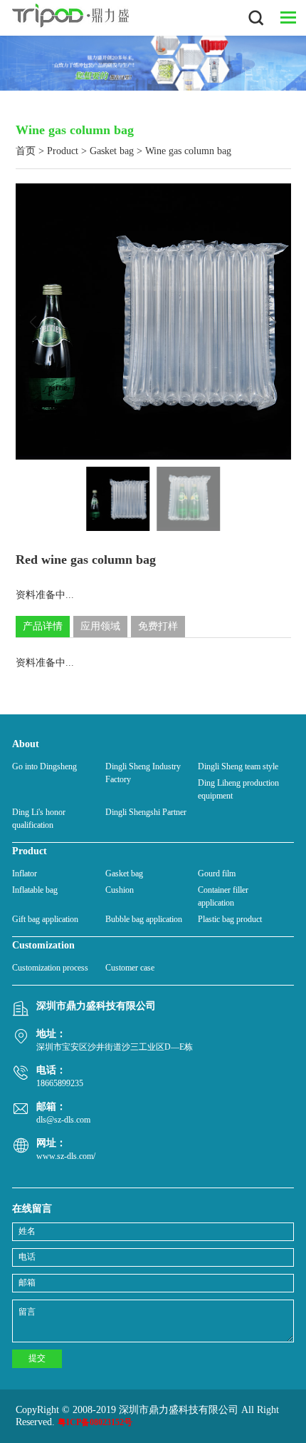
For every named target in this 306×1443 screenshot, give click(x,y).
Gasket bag (112, 151)
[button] (273, 322)
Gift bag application (45, 919)
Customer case (129, 968)
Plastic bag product (230, 919)
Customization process (50, 968)
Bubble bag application (143, 919)
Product (62, 151)
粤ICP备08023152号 (95, 1422)
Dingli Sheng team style (238, 766)
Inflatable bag (35, 890)
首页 (26, 151)
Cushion (119, 890)
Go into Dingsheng (44, 766)
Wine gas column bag (188, 151)
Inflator (24, 874)
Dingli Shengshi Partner (145, 812)
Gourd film (217, 874)
